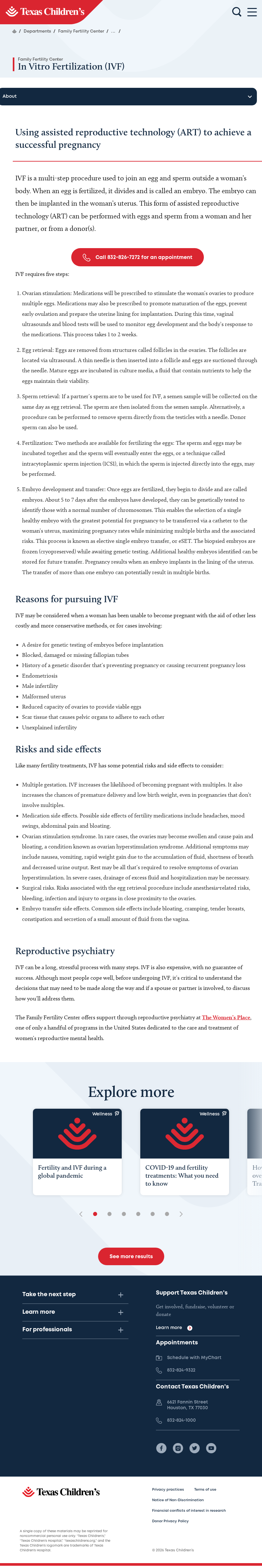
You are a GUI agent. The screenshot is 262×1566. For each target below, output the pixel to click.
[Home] (14, 31)
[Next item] (179, 1215)
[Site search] (237, 12)
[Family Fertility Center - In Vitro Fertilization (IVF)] (51, 12)
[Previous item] (83, 1215)
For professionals (47, 1329)
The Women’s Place (226, 1017)
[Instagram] (178, 1448)
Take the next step (49, 1294)
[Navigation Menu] (252, 12)
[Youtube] (211, 1448)
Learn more (38, 1312)
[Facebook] (161, 1448)
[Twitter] (194, 1448)
